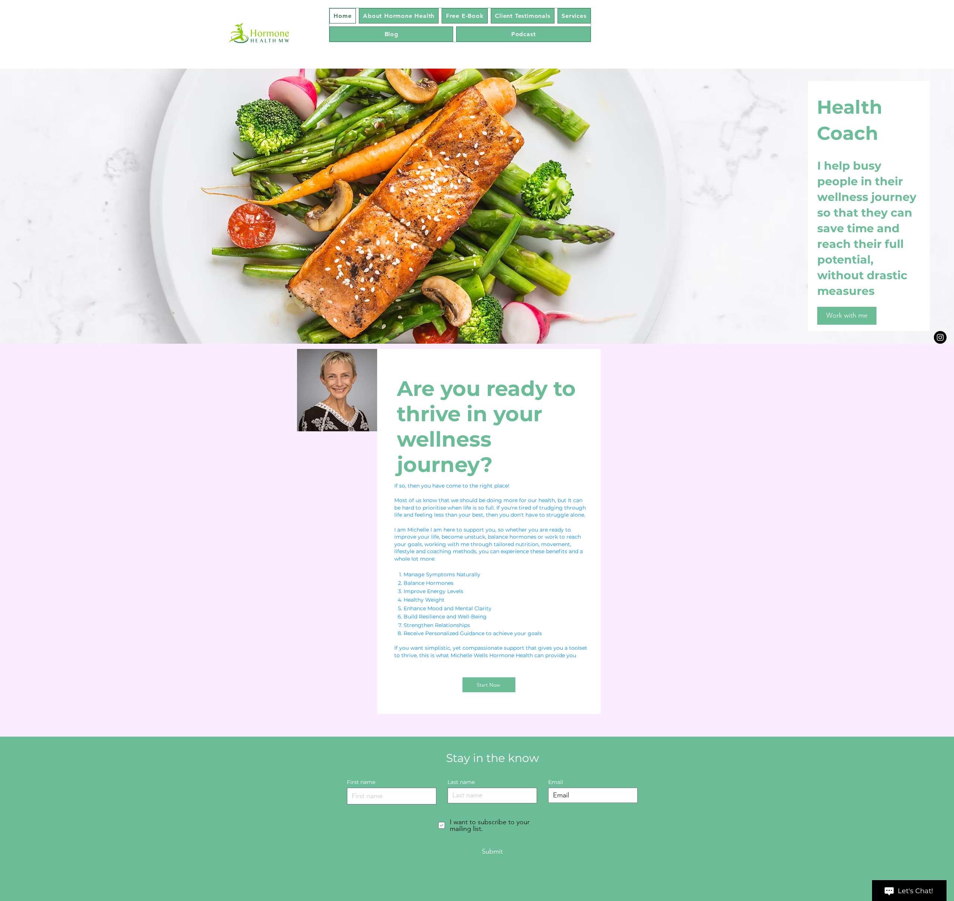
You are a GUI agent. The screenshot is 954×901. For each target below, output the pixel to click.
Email (555, 782)
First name (361, 782)
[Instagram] (940, 337)
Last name (461, 782)
